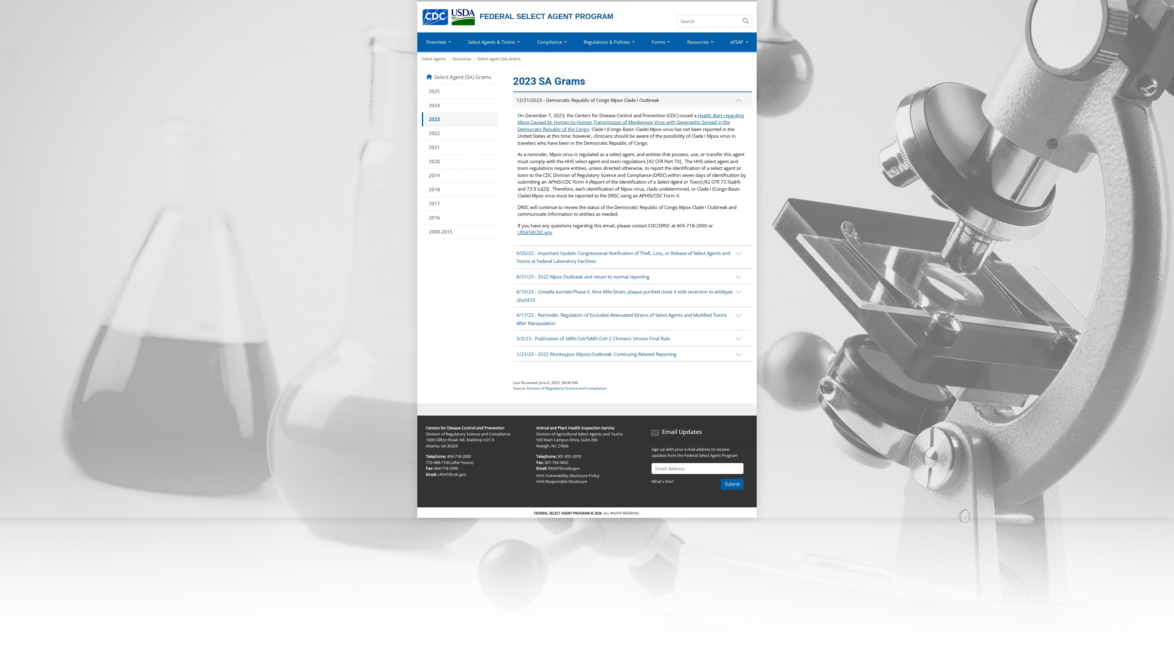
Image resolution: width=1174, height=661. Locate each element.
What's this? (663, 481)
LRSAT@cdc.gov (451, 474)
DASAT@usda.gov (564, 468)
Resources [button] (698, 42)
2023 (434, 119)
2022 (434, 133)
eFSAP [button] (736, 42)
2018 (434, 189)
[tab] (632, 99)
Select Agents (434, 59)
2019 (434, 175)
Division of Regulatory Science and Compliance (566, 388)
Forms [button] (658, 42)
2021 (434, 147)
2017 (434, 203)
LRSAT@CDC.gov (535, 232)
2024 (434, 105)
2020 (434, 161)
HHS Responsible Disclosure (561, 481)
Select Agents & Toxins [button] (491, 42)
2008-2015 (440, 232)
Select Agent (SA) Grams (499, 59)
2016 (434, 218)
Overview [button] (436, 42)
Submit (732, 484)
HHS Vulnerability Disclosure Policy (568, 475)
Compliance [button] (549, 42)
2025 (434, 91)
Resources (461, 59)
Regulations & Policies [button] (607, 42)
